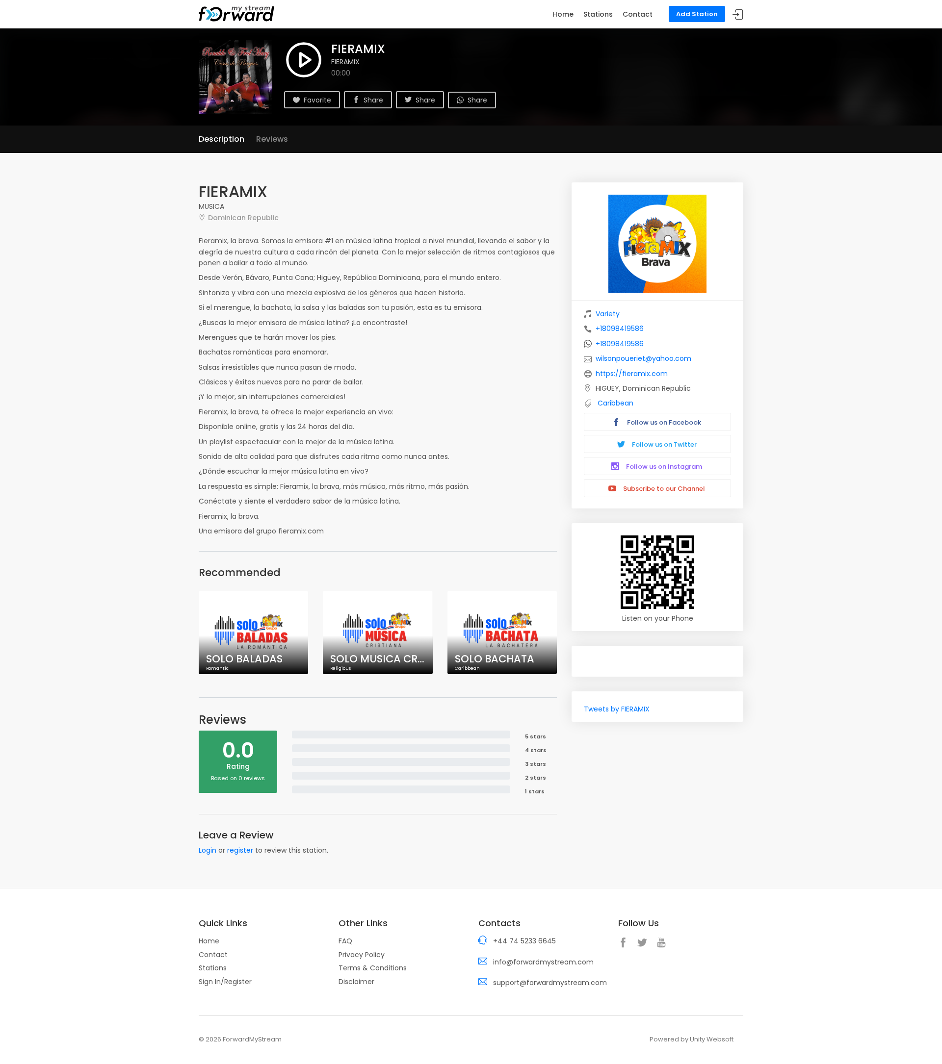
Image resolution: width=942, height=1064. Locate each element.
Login (207, 850)
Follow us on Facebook (663, 422)
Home (563, 14)
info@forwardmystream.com (543, 962)
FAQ (345, 941)
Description (221, 139)
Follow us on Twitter (663, 444)
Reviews (272, 139)
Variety (608, 314)
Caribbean (615, 403)
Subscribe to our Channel (663, 488)
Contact (638, 14)
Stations (598, 14)
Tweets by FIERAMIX (617, 709)
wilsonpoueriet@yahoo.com (643, 358)
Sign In (738, 14)
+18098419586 (620, 328)
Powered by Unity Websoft (691, 1039)
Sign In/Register (225, 982)
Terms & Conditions (373, 968)
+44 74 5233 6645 (524, 941)
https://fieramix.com (632, 374)
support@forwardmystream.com (550, 983)
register (240, 850)
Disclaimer (356, 982)
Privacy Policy (362, 955)
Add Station (697, 14)
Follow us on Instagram (663, 466)
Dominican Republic (243, 217)
